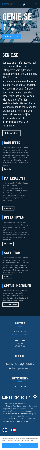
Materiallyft (19, 364)
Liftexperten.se (20, 386)
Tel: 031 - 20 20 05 (20, 331)
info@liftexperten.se (20, 334)
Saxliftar (12, 368)
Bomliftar (9, 364)
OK (20, 445)
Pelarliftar (30, 364)
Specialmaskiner (24, 368)
